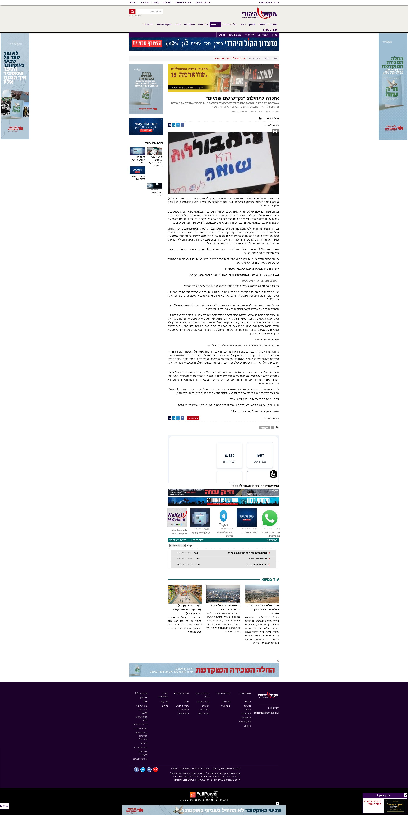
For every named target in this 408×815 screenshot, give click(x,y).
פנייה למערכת (193, 418)
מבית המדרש (182, 705)
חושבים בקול (203, 713)
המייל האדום (203, 701)
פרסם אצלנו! (141, 693)
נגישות (4, 806)
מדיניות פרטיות (181, 693)
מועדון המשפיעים (183, 2)
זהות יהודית (263, 35)
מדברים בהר (203, 709)
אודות (156, 2)
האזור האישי (267, 24)
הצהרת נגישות (223, 693)
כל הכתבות (229, 24)
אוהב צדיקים (183, 713)
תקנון (186, 701)
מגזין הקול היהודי (140, 728)
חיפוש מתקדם (135, 15)
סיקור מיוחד (164, 24)
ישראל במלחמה (140, 724)
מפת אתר (225, 705)
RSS (145, 701)
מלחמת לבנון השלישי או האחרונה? (141, 735)
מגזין (252, 24)
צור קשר (133, 2)
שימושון (167, 2)
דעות (178, 24)
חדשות (215, 24)
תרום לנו (145, 2)
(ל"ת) (248, 564)
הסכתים (203, 24)
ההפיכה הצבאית (140, 759)
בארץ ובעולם (235, 35)
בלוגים (165, 705)
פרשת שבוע (183, 709)
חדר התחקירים (140, 747)
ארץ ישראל (249, 35)
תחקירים (189, 24)
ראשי (243, 24)
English (222, 35)
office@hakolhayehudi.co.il (266, 713)
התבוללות (264, 428)
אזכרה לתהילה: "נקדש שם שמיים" (229, 58)
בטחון (274, 35)
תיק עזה (143, 743)
